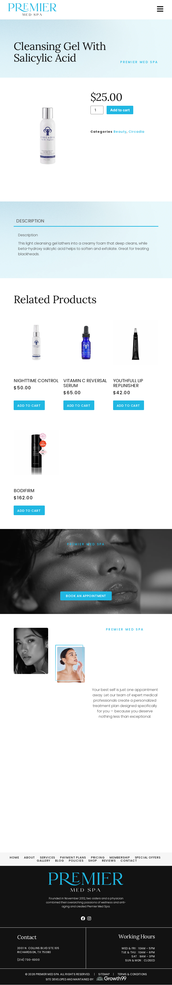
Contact (128, 860)
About (29, 857)
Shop (92, 860)
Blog (59, 860)
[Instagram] (89, 918)
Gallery (43, 860)
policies (76, 860)
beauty (120, 131)
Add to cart (120, 110)
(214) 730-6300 (28, 960)
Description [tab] (30, 221)
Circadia (136, 131)
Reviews (109, 860)
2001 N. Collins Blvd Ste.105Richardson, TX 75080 (38, 950)
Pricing (98, 857)
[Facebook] (83, 918)
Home (14, 857)
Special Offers (148, 857)
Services (47, 857)
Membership (120, 857)
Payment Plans (73, 857)
